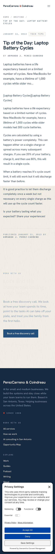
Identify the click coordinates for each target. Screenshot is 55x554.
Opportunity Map (12, 444)
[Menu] (49, 6)
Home (6, 17)
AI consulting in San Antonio (17, 439)
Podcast (7, 471)
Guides (6, 466)
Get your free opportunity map (19, 344)
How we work (10, 434)
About (6, 481)
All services (9, 428)
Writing (19, 17)
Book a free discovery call (21, 333)
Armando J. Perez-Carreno (25, 56)
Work (6, 460)
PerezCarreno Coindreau (18, 6)
